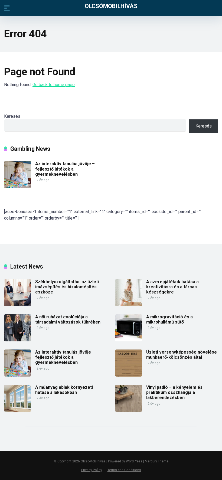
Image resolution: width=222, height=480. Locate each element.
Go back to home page (53, 84)
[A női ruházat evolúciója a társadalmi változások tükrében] (17, 339)
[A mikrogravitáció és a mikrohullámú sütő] (128, 339)
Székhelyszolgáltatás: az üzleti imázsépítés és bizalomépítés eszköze (67, 287)
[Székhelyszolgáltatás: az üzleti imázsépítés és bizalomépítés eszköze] (17, 304)
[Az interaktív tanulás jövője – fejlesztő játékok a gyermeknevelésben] (17, 186)
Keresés (12, 116)
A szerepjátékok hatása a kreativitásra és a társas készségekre (172, 287)
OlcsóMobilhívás (111, 6)
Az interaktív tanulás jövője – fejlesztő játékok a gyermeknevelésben (65, 169)
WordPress (134, 461)
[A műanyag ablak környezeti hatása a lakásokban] (17, 410)
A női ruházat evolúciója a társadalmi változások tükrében (67, 319)
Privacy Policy (91, 470)
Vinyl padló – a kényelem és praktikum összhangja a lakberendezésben (174, 392)
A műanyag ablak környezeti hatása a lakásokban (64, 390)
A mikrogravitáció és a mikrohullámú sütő (169, 319)
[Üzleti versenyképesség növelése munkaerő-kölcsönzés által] (128, 375)
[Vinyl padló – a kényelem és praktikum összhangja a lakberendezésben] (128, 410)
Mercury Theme (156, 461)
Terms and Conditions (124, 470)
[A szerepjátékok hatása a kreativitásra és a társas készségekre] (128, 304)
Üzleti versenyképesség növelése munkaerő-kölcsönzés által (181, 355)
